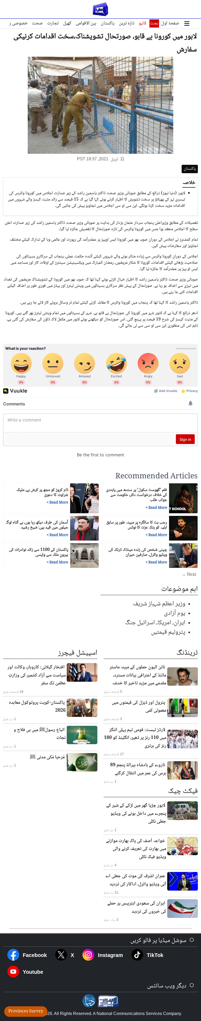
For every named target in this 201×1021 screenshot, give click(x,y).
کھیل (67, 23)
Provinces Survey (25, 1011)
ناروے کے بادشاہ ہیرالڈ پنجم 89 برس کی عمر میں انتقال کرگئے (138, 769)
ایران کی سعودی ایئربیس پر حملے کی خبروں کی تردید (136, 907)
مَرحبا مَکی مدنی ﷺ (47, 757)
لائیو (142, 23)
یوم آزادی (174, 613)
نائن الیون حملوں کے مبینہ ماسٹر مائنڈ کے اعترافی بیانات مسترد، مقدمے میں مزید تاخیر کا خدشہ (138, 675)
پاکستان (107, 23)
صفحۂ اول (170, 23)
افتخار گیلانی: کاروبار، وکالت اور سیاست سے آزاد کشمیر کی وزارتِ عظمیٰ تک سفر (37, 675)
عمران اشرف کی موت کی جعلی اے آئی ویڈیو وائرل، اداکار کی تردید (135, 880)
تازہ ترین (126, 23)
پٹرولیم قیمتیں (168, 632)
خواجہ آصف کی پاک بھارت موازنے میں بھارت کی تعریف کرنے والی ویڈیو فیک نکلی (136, 849)
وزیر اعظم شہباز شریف (159, 604)
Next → (189, 575)
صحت (37, 23)
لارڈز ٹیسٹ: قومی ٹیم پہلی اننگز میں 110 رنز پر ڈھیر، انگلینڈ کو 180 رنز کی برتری (135, 738)
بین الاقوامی (86, 23)
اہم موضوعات (179, 589)
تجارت (53, 23)
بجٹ (154, 23)
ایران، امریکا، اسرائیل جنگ (155, 622)
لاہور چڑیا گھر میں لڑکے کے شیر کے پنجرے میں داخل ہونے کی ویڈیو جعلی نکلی (136, 814)
